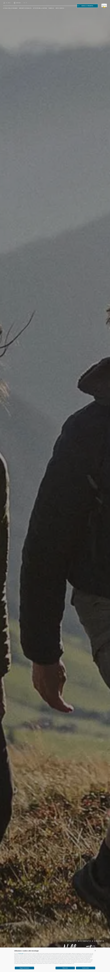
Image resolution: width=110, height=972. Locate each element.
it (26, 2)
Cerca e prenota (87, 5)
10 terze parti (20, 953)
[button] (95, 950)
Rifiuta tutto (65, 968)
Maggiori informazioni (24, 968)
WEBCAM (18, 2)
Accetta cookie (85, 968)
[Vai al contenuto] (55, 819)
